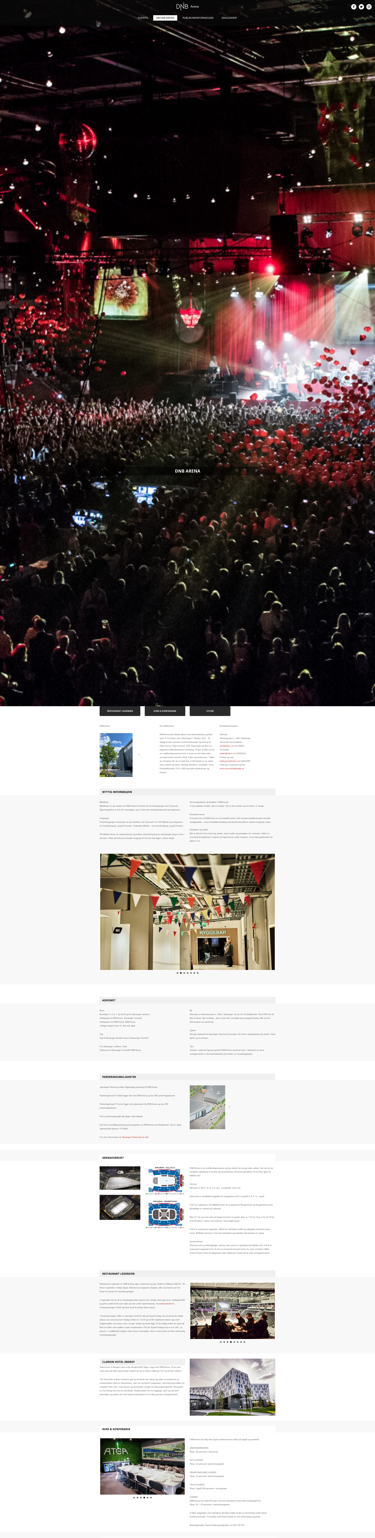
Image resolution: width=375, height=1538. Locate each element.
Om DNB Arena (165, 18)
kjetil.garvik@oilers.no (230, 761)
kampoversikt (165, 1302)
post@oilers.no (227, 746)
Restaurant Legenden (120, 711)
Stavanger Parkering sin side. (135, 1136)
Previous (96, 911)
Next (279, 911)
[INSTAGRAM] (369, 7)
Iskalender (229, 18)
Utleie (210, 711)
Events (143, 18)
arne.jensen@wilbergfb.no (232, 768)
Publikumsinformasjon (198, 18)
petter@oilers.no (227, 753)
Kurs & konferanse (165, 711)
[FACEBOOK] (353, 7)
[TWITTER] (361, 7)
